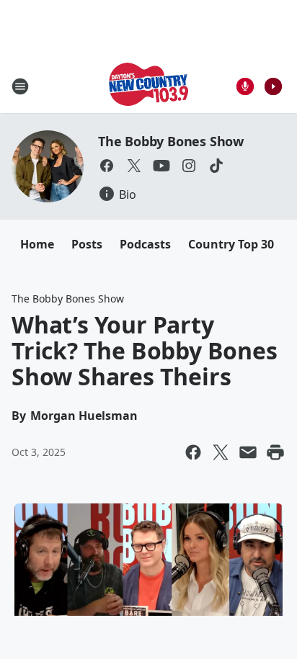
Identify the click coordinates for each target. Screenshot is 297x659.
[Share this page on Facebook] (193, 452)
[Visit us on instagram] (189, 165)
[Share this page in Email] (248, 452)
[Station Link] (148, 86)
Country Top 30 (231, 244)
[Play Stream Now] (273, 86)
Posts (86, 244)
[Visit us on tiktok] (216, 165)
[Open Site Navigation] (20, 86)
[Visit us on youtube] (161, 165)
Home (37, 244)
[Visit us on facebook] (106, 165)
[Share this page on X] (220, 452)
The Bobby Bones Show (171, 141)
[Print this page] (275, 452)
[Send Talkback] (245, 86)
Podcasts (145, 244)
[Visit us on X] (134, 165)
